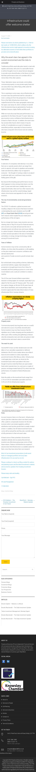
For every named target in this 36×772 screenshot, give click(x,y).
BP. (3, 213)
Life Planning (6, 706)
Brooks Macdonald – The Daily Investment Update (16, 607)
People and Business (18, 2)
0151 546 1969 (12, 739)
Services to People (8, 703)
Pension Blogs (5, 582)
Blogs (2, 491)
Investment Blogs (9, 491)
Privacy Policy (6, 720)
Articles (5, 713)
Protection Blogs (6, 587)
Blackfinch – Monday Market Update (26, 501)
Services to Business (8, 710)
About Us (5, 699)
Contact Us (6, 716)
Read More (23, 652)
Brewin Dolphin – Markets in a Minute (12, 604)
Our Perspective (6, 589)
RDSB (20, 213)
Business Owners (6, 592)
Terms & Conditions (8, 723)
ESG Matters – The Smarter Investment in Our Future (9, 502)
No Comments (5, 38)
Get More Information (6, 753)
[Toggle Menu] (2, 2)
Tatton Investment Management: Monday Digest (15, 611)
